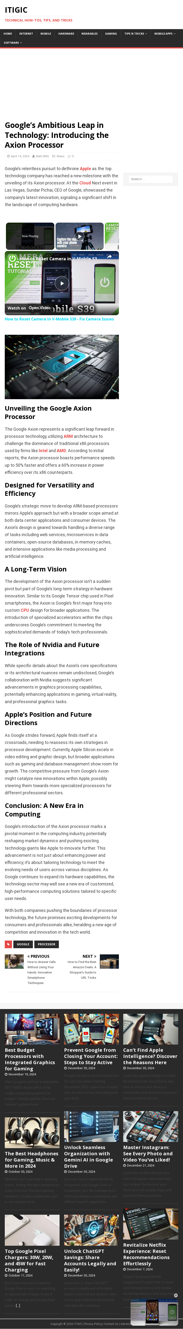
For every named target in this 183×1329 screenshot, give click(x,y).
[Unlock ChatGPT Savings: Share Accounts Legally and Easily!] (91, 1243)
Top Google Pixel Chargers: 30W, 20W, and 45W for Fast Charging (29, 1260)
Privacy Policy (93, 1324)
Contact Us (111, 1324)
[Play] (79, 236)
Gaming (111, 33)
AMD (61, 450)
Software (11, 42)
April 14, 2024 (20, 156)
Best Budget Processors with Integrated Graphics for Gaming (30, 1059)
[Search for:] (150, 179)
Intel (43, 450)
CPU (25, 610)
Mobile (46, 33)
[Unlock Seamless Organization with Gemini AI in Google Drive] (91, 1139)
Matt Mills (42, 156)
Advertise (127, 1324)
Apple (85, 168)
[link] (12, 258)
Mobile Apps (163, 33)
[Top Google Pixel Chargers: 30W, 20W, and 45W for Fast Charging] (32, 1243)
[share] (109, 256)
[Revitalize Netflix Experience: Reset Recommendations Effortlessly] (150, 1237)
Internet (26, 33)
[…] (18, 1306)
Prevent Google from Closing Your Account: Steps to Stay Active (91, 1056)
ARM (68, 436)
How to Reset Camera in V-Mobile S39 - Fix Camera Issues (61, 259)
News (61, 156)
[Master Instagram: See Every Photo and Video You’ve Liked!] (150, 1139)
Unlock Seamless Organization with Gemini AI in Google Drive (88, 1156)
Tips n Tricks (134, 33)
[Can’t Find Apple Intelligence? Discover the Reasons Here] (150, 1042)
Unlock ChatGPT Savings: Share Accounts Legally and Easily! (90, 1260)
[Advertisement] (91, 81)
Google (23, 944)
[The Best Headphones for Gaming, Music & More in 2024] (32, 1146)
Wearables (89, 33)
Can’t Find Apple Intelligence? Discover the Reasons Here (150, 1056)
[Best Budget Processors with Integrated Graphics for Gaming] (32, 1042)
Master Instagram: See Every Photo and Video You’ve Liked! (148, 1153)
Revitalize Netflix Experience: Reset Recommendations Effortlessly (146, 1254)
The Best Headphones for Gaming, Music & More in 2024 (31, 1159)
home (8, 33)
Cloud (85, 183)
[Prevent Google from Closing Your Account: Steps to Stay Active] (91, 1042)
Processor (46, 944)
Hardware (66, 33)
